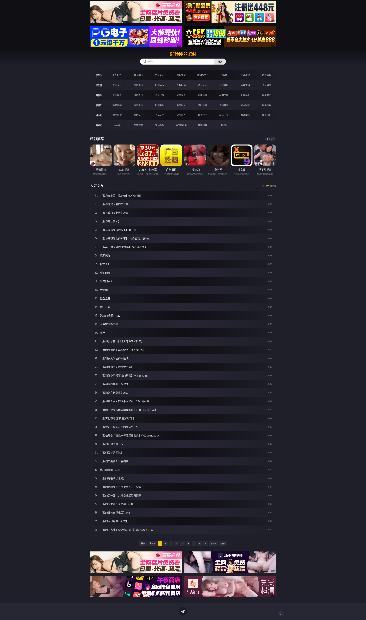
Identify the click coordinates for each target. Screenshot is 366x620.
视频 (99, 85)
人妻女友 (159, 115)
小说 (99, 115)
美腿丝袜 (202, 105)
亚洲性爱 (117, 95)
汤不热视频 (181, 125)
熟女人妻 (202, 85)
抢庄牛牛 (266, 75)
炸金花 (223, 75)
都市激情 (117, 115)
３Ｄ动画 (181, 85)
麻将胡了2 (202, 75)
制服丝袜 (202, 95)
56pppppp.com (183, 54)
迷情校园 (202, 115)
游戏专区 (181, 75)
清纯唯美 (223, 105)
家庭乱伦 (138, 115)
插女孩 (117, 125)
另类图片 (266, 105)
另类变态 (266, 95)
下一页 (213, 543)
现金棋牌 (245, 75)
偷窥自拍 (117, 105)
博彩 (99, 75)
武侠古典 (181, 115)
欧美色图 (159, 105)
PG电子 (117, 75)
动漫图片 (181, 105)
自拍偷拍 (138, 85)
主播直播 (245, 85)
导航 (99, 125)
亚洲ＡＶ (117, 85)
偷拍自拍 (138, 95)
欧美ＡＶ (159, 85)
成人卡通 (159, 95)
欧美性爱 (181, 95)
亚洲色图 (138, 105)
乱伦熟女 (245, 95)
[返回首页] (280, 613)
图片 (99, 105)
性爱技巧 (266, 115)
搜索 (220, 61)
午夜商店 (138, 125)
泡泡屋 (223, 125)
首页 (143, 543)
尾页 (223, 543)
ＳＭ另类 (266, 85)
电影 (99, 95)
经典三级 (223, 95)
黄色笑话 (245, 115)
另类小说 (223, 115)
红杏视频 (202, 125)
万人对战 (159, 75)
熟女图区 (245, 105)
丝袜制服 (223, 85)
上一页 (153, 543)
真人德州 (138, 75)
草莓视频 (159, 125)
